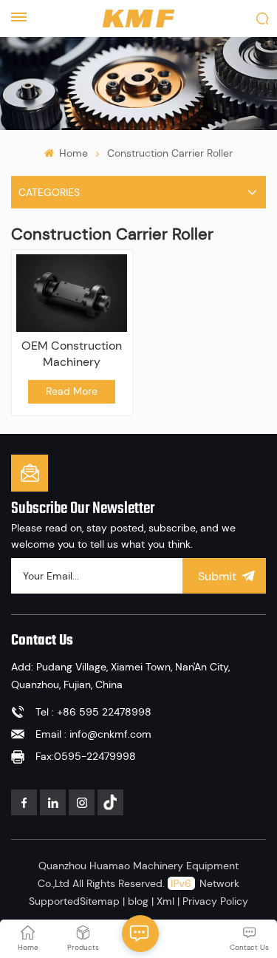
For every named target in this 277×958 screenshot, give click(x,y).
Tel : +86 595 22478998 (93, 711)
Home (72, 153)
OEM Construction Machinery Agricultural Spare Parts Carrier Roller (72, 354)
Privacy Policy (215, 901)
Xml (165, 901)
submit (217, 576)
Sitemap (100, 901)
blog (138, 901)
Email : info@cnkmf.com (93, 734)
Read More (72, 391)
